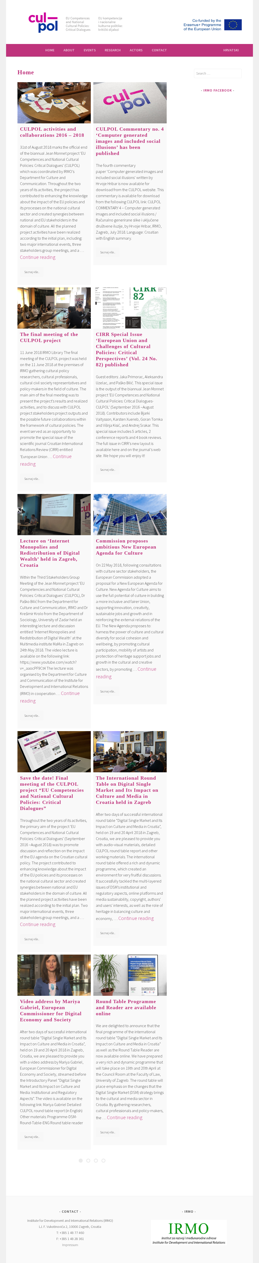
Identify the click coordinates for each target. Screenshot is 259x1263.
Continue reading (37, 257)
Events (90, 50)
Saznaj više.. (31, 272)
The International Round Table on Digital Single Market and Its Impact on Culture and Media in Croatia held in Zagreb (127, 790)
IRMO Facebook (217, 90)
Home (49, 50)
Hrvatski (231, 50)
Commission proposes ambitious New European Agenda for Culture (126, 547)
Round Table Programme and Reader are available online (126, 1007)
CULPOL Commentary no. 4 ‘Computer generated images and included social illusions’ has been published (130, 141)
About (69, 50)
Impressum (70, 1245)
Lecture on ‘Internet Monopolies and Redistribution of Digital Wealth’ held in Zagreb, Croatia (50, 553)
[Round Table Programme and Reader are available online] (130, 975)
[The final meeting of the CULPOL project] (54, 308)
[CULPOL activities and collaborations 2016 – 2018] (54, 102)
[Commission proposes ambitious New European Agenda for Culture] (130, 514)
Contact (159, 50)
